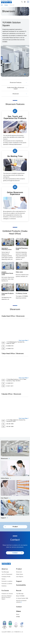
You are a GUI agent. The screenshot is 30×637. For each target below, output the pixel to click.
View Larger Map (23, 340)
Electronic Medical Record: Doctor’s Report (6, 597)
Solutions (4, 586)
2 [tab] (23, 74)
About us (5, 569)
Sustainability (21, 585)
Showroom (16, 93)
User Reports (19, 576)
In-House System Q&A (22, 598)
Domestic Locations (7, 581)
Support (19, 581)
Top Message (5, 572)
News (17, 614)
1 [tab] (22, 74)
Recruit (18, 590)
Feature (15, 149)
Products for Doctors (7, 593)
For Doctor (5, 590)
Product (15, 526)
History (3, 579)
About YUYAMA (20, 596)
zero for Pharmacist (7, 574)
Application (4, 632)
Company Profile (6, 576)
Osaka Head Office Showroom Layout (15, 88)
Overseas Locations (7, 583)
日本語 (18, 616)
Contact (15, 553)
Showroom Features (15, 82)
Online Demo (19, 574)
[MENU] (28, 2)
